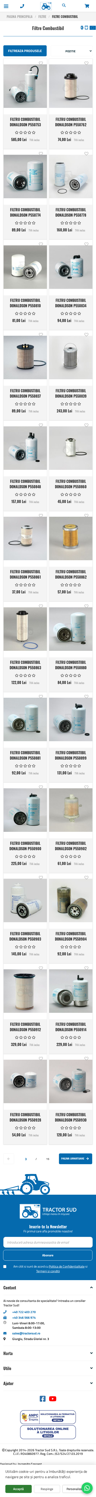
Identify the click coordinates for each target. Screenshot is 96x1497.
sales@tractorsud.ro (26, 1333)
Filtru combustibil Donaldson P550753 (25, 122)
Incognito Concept (29, 1464)
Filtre (42, 16)
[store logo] (36, 6)
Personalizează (76, 1488)
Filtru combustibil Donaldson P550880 (71, 665)
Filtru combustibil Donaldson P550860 (71, 484)
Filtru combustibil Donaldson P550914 (70, 1027)
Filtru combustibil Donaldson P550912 (25, 1027)
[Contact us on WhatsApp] (87, 1488)
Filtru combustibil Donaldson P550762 (70, 122)
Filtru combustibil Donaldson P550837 (25, 393)
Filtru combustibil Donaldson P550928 (25, 1117)
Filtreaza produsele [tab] (25, 50)
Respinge (47, 1488)
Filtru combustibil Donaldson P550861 (25, 574)
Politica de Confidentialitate (67, 1266)
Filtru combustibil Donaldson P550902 (71, 846)
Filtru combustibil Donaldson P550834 (70, 303)
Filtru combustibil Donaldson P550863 (25, 665)
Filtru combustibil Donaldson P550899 (71, 755)
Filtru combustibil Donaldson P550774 (25, 212)
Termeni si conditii (48, 1271)
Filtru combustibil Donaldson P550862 (71, 574)
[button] (41, 63)
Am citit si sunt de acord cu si (50, 1268)
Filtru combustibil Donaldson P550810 (25, 303)
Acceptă (18, 1488)
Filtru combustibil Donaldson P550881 (25, 755)
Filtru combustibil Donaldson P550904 (71, 936)
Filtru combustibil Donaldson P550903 (25, 936)
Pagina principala (20, 16)
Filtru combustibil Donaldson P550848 (25, 484)
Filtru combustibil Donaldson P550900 (25, 846)
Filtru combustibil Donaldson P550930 (71, 1117)
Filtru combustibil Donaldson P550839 (71, 393)
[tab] (48, 1287)
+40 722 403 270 (24, 1312)
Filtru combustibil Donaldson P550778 (70, 212)
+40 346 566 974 (24, 1317)
